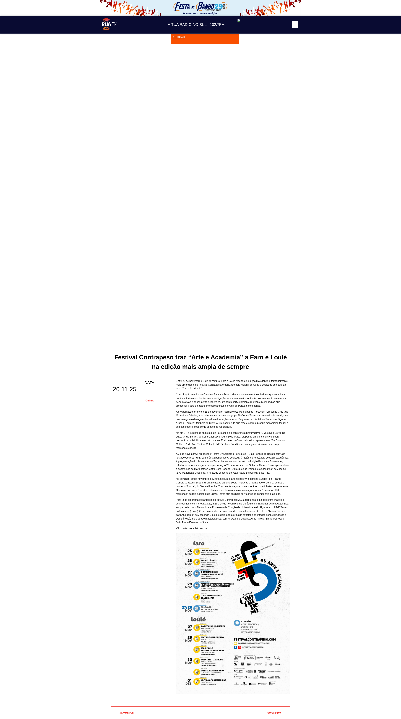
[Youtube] (277, 24)
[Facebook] (270, 24)
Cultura (150, 400)
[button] (295, 24)
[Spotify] (284, 24)
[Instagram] (263, 24)
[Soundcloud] (256, 24)
